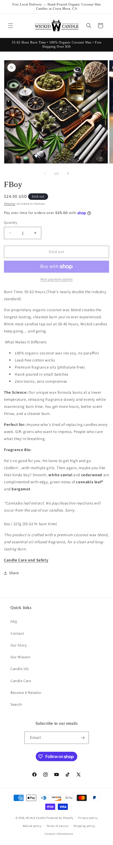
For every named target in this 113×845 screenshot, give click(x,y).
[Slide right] (68, 173)
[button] (10, 25)
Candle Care (21, 680)
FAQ (14, 621)
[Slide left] (45, 173)
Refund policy (32, 826)
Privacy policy (87, 818)
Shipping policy (84, 826)
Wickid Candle (35, 818)
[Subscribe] (83, 738)
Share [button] (14, 572)
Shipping (9, 203)
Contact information (59, 834)
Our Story (19, 645)
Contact (17, 633)
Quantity (10, 222)
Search (16, 704)
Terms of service (58, 826)
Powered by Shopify (59, 818)
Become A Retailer (26, 692)
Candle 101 (20, 668)
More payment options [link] (56, 279)
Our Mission (20, 657)
